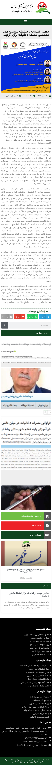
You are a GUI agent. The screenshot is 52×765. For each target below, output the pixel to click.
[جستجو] (4, 325)
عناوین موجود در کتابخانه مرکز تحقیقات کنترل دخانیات (29, 594)
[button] (25, 21)
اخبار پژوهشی (12, 96)
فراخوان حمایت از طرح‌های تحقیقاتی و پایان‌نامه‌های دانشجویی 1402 (26, 570)
